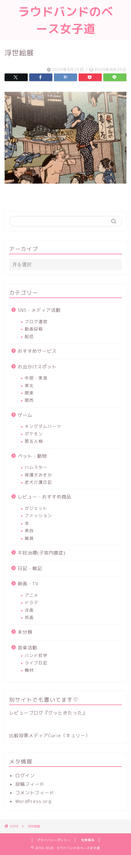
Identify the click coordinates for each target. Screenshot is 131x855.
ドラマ (31, 602)
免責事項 (87, 840)
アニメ (31, 595)
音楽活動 (27, 647)
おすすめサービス (37, 351)
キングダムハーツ (43, 426)
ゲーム (25, 415)
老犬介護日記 (38, 482)
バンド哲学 (36, 655)
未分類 (25, 632)
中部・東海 (36, 378)
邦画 (29, 617)
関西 (29, 400)
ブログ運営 (36, 321)
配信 (29, 336)
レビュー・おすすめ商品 (44, 497)
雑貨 (29, 538)
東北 (29, 385)
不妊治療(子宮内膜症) (42, 553)
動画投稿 (34, 329)
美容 (29, 530)
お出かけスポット (37, 367)
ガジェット (36, 508)
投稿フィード (29, 784)
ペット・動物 (32, 456)
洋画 (29, 610)
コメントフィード (34, 793)
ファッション (38, 515)
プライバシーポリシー (53, 840)
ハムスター (36, 467)
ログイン (25, 775)
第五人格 (34, 441)
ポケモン (34, 434)
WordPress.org (33, 801)
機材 (29, 670)
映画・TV (28, 584)
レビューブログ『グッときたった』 (48, 713)
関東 (29, 393)
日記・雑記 (30, 568)
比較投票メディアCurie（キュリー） (49, 735)
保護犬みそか (38, 475)
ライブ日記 (36, 663)
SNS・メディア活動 (39, 310)
